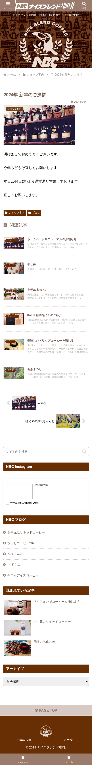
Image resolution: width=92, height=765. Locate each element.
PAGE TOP (47, 710)
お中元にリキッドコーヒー (26, 532)
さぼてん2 (14, 554)
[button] (84, 451)
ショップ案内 (16, 212)
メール (68, 739)
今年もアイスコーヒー (23, 575)
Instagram (24, 739)
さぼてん (13, 564)
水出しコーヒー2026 (21, 543)
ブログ (36, 212)
